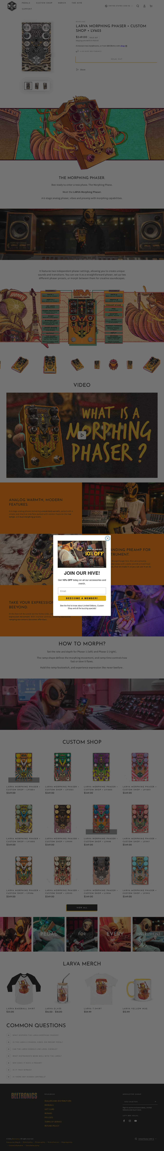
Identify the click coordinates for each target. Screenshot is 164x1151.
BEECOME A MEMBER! (82, 598)
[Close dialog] (107, 538)
